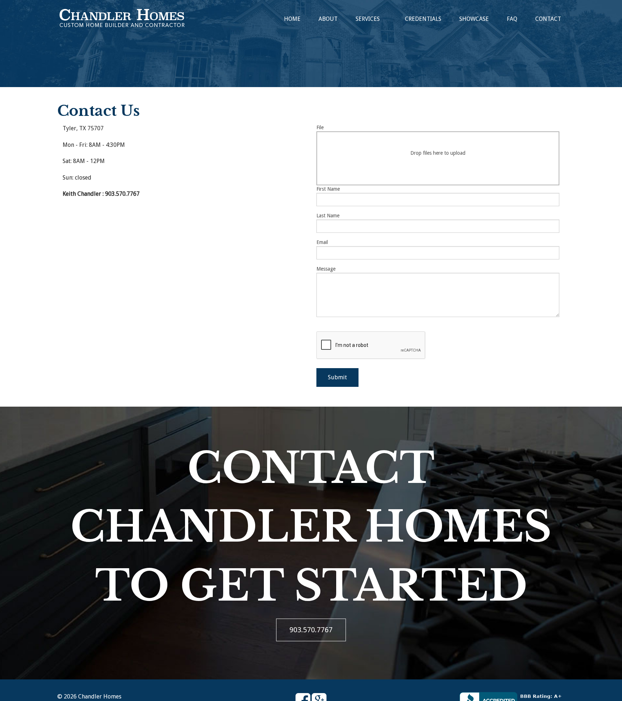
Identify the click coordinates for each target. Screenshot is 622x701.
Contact (548, 18)
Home (292, 18)
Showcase (474, 18)
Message (325, 269)
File (390, 140)
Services (368, 18)
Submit (337, 377)
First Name (328, 189)
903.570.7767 (311, 629)
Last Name (327, 215)
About (328, 18)
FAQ (512, 18)
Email (322, 242)
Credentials (423, 18)
